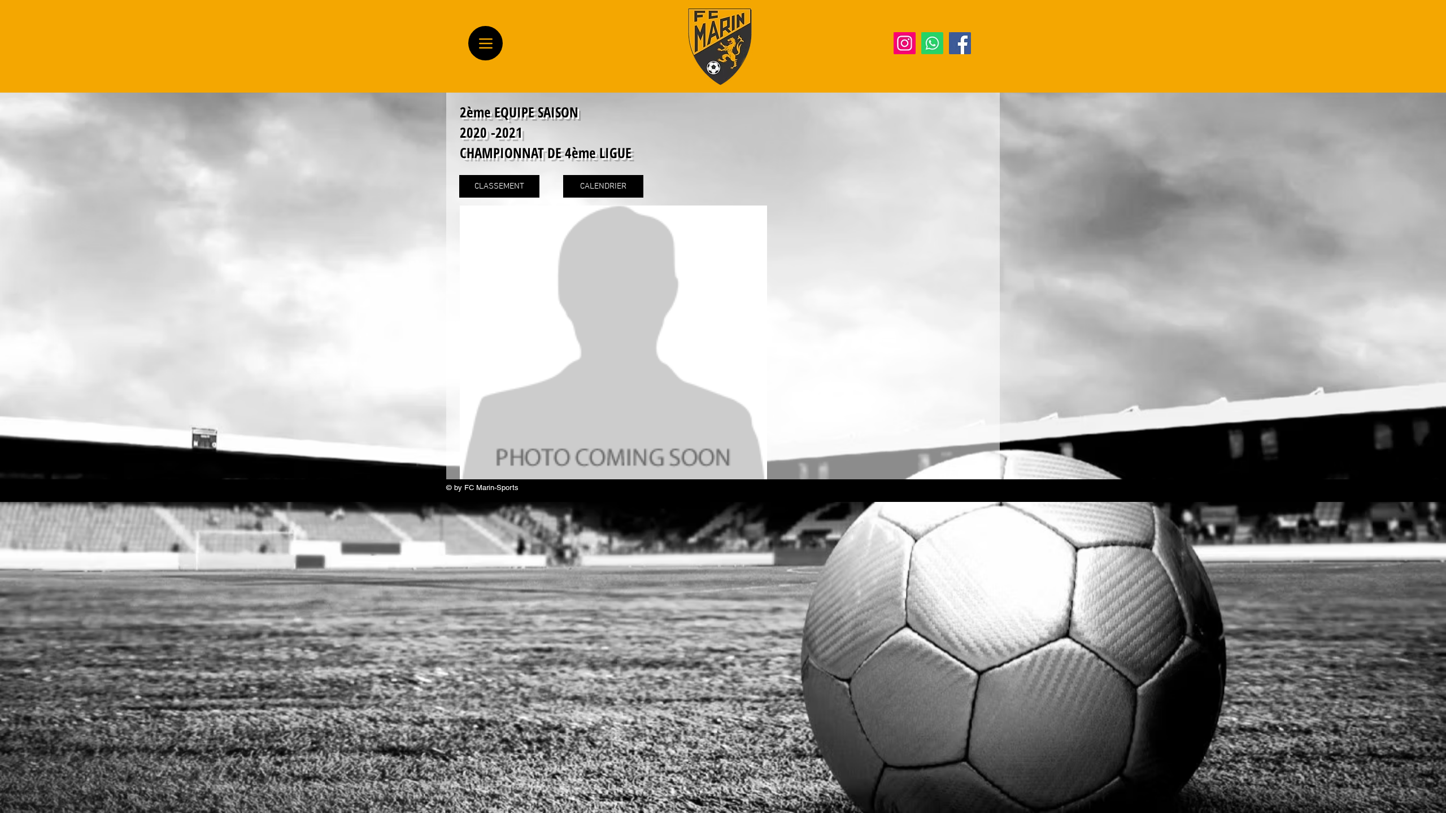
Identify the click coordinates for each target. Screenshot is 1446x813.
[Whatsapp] (932, 43)
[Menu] (485, 43)
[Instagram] (905, 43)
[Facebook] (960, 43)
